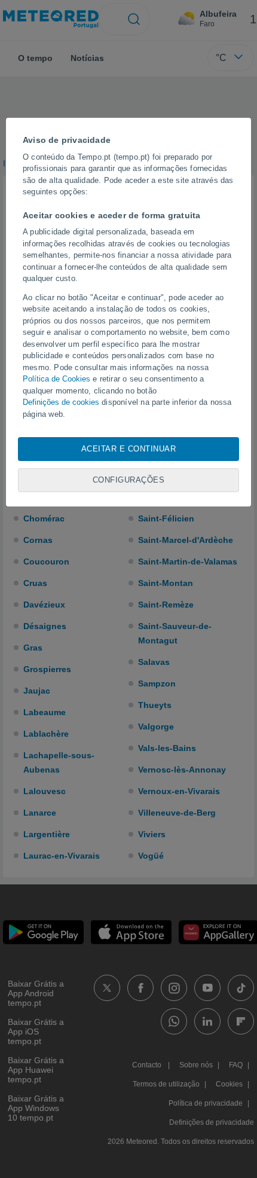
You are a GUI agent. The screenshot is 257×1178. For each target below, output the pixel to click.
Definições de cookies (61, 402)
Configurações (129, 479)
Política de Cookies (56, 378)
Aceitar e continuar (128, 448)
